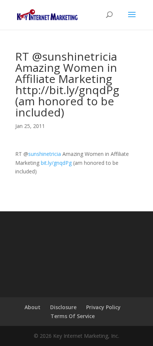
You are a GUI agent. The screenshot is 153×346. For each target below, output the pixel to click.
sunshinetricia (44, 153)
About (32, 307)
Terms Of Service (73, 316)
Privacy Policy (103, 307)
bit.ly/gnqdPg (56, 162)
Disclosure (63, 307)
